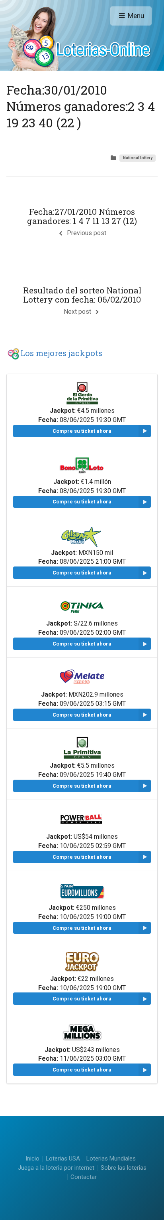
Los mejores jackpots (61, 352)
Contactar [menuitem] (83, 1177)
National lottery (137, 158)
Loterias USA (63, 1158)
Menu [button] (136, 16)
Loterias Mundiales (111, 1158)
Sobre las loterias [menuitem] (123, 1168)
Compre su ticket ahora (82, 431)
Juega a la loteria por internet (56, 1167)
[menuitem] (62, 1159)
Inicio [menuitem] (32, 1159)
